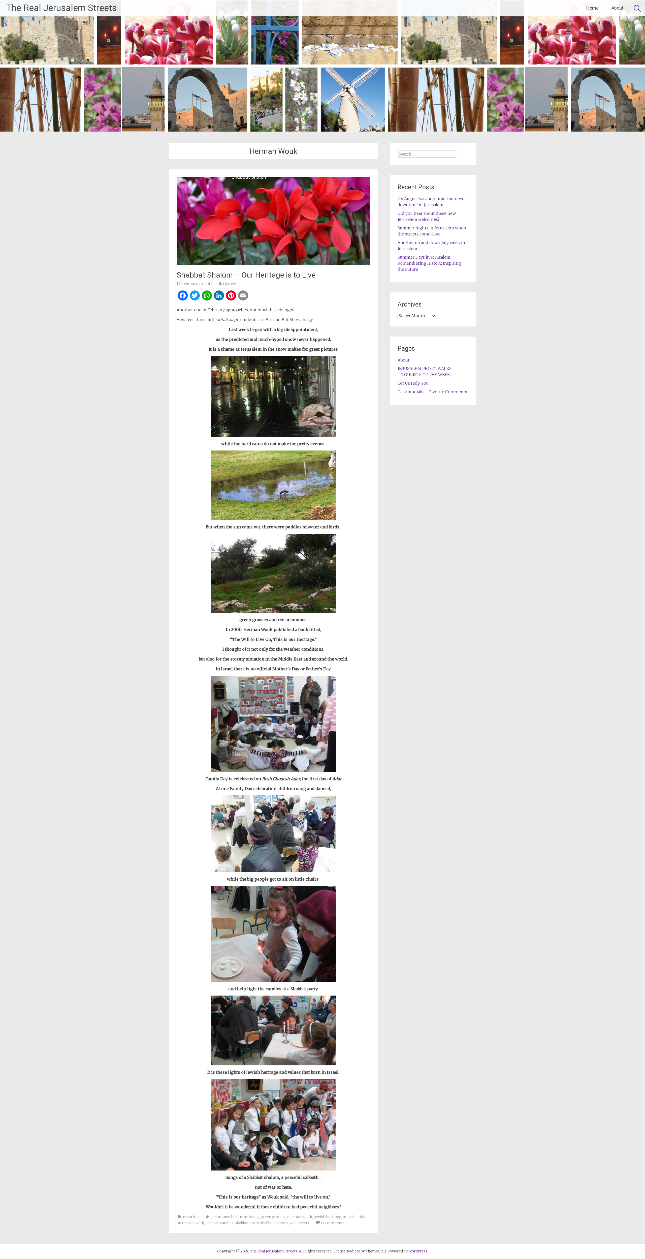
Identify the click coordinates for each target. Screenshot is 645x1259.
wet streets (299, 1223)
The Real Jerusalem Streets (61, 8)
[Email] (243, 296)
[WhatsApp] (207, 296)
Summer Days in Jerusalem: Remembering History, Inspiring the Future (429, 263)
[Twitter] (195, 296)
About (617, 8)
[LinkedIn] (219, 296)
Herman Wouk (299, 1217)
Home (592, 8)
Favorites (191, 1217)
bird (234, 1217)
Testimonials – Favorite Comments (432, 391)
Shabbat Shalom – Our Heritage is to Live (246, 275)
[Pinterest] (231, 296)
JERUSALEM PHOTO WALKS (425, 368)
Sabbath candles (219, 1223)
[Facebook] (183, 296)
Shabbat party (247, 1223)
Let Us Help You (413, 383)
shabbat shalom (274, 1223)
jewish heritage (327, 1217)
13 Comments (332, 1223)
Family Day (249, 1217)
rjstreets (230, 284)
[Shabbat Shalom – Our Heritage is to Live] (273, 263)
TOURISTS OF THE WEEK (425, 374)
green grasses (273, 1217)
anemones (220, 1217)
